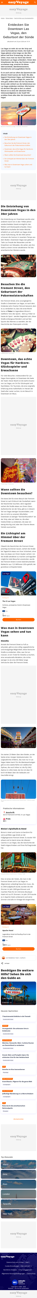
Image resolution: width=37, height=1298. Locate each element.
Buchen (18, 620)
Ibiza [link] (5, 1174)
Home (2, 18)
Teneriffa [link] (7, 1204)
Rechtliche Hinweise (10, 1270)
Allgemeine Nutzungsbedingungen (13, 1274)
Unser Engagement (25, 1270)
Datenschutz (31, 1274)
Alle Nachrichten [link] (18, 1119)
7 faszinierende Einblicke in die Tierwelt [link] (16, 1016)
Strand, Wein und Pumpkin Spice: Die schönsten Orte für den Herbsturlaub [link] (15, 1056)
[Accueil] (18, 2)
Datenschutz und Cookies (15, 1262)
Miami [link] (5, 1164)
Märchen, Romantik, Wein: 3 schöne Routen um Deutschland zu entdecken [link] (18, 1044)
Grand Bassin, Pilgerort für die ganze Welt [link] (17, 1082)
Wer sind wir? (25, 1266)
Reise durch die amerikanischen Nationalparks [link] (13, 1107)
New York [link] (7, 1214)
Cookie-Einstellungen (12, 1266)
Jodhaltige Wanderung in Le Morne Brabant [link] (17, 1094)
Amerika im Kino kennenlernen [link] (13, 1069)
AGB (27, 1262)
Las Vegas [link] (7, 998)
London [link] (6, 1194)
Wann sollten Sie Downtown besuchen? (17, 155)
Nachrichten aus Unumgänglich (23, 18)
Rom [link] (5, 1184)
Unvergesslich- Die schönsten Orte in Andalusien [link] (15, 1030)
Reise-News (9, 18)
